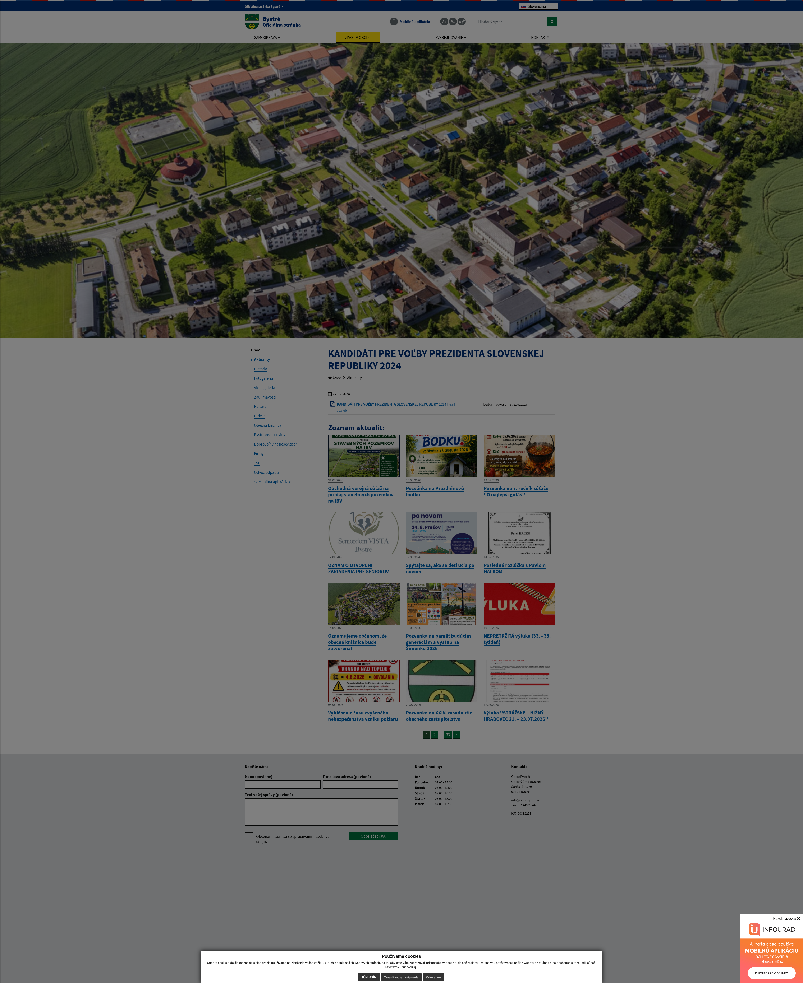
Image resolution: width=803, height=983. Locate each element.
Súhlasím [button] (369, 977)
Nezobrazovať (785, 918)
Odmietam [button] (433, 977)
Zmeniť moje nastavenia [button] (401, 977)
